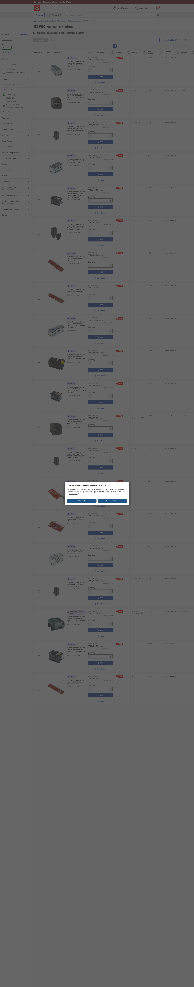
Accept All (82, 501)
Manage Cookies (112, 501)
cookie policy (73, 494)
